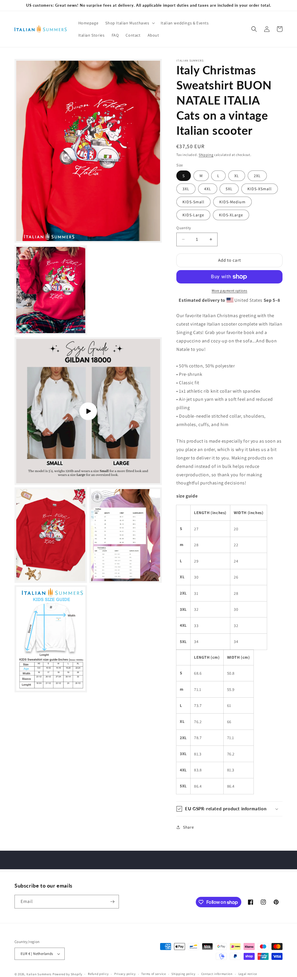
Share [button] (188, 827)
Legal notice (247, 974)
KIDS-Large (193, 215)
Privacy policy (125, 974)
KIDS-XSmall (259, 188)
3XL (185, 188)
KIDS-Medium (232, 201)
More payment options (229, 290)
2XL (257, 175)
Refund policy (98, 974)
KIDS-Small (193, 201)
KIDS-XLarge (231, 215)
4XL (207, 188)
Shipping (206, 154)
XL (236, 175)
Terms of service (153, 974)
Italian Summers (39, 974)
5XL (229, 188)
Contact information (217, 974)
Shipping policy (183, 974)
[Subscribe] (112, 901)
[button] (129, 23)
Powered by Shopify (67, 974)
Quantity (183, 227)
